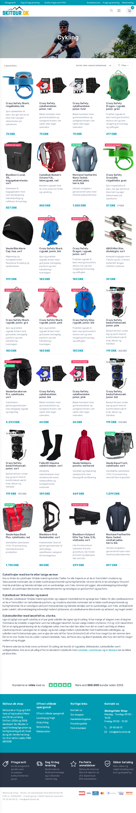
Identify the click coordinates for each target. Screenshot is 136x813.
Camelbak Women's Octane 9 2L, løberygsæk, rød (50, 178)
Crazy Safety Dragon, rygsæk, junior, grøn (116, 106)
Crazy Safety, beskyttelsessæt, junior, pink (116, 323)
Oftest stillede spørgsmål (50, 713)
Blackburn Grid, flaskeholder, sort (49, 536)
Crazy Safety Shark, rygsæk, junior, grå (18, 321)
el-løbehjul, (111, 650)
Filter (123, 65)
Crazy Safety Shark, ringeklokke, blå (18, 105)
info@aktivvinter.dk (120, 732)
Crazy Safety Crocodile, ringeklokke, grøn (116, 178)
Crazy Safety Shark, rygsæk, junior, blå (51, 250)
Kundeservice (93, 2)
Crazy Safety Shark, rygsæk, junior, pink (51, 321)
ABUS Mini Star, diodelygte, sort (115, 250)
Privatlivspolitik (78, 723)
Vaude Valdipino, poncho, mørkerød (83, 464)
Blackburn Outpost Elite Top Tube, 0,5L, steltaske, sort (84, 537)
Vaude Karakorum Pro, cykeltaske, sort (16, 394)
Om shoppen (77, 714)
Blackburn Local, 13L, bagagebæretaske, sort (17, 179)
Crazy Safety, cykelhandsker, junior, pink (81, 394)
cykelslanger (95, 650)
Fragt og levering (111, 2)
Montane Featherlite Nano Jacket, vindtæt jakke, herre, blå (85, 179)
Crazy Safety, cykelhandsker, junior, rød (48, 106)
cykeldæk (82, 650)
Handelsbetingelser (80, 719)
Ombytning (42, 722)
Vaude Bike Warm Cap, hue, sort (15, 250)
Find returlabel (78, 728)
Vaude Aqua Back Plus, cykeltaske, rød (18, 536)
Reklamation (43, 731)
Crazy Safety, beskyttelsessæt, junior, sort (16, 466)
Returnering (128, 2)
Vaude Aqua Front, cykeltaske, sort (117, 464)
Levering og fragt (45, 718)
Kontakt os (76, 710)
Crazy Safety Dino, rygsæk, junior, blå (84, 321)
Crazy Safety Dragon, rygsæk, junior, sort (82, 251)
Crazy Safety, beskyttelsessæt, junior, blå (116, 394)
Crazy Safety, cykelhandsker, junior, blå (48, 394)
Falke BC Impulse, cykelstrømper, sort (51, 464)
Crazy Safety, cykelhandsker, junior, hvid (81, 106)
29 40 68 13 (115, 727)
